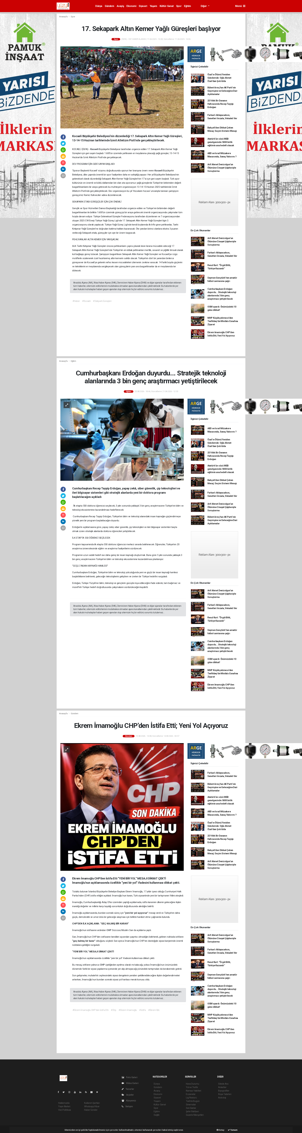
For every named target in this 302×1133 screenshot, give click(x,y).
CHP (109, 930)
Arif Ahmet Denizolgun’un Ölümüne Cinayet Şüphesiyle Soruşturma (221, 167)
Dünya (98, 6)
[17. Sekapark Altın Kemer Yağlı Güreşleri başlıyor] (122, 87)
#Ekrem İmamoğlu (128, 1010)
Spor (179, 6)
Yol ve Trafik (192, 1087)
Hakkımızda (64, 1103)
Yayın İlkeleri (64, 1106)
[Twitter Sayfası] (65, 1092)
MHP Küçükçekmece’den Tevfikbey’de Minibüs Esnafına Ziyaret (222, 321)
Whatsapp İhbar (91, 1106)
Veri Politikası (64, 1110)
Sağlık (156, 1115)
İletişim (129, 1106)
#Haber (76, 301)
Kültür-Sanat (167, 6)
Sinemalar (191, 1104)
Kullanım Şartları (92, 1103)
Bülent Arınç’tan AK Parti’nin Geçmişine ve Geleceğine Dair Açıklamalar (222, 90)
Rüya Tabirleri (224, 1094)
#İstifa (142, 1010)
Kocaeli (94, 149)
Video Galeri (132, 1083)
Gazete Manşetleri (195, 1115)
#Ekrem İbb (153, 1010)
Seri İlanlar (191, 1108)
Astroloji (222, 1097)
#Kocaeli (86, 301)
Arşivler (130, 1095)
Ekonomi (131, 6)
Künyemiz (131, 1100)
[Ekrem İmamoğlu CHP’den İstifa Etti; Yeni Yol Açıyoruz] (122, 807)
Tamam (234, 1130)
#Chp (113, 1010)
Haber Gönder (91, 1110)
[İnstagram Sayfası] (70, 1092)
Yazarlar (129, 1089)
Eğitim (187, 6)
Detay (221, 1130)
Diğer (204, 6)
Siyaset (143, 6)
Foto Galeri (131, 1077)
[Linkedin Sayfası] (81, 1092)
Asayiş (120, 6)
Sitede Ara (223, 1084)
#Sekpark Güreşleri (102, 301)
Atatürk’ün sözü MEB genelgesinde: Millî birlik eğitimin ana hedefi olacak (220, 142)
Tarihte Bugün (193, 1101)
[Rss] (87, 1092)
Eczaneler (191, 1094)
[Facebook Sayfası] (60, 1092)
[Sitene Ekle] (98, 1092)
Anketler (222, 1087)
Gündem (109, 6)
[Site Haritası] (92, 1092)
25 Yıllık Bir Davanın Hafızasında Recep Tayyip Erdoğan (220, 103)
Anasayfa (63, 16)
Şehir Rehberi (192, 1111)
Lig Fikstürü (191, 1097)
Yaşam (153, 6)
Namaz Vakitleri (193, 1090)
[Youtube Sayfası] (76, 1092)
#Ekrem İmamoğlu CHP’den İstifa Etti (91, 1010)
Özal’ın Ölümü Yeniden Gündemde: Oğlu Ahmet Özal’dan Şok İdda (219, 77)
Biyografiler (223, 1090)
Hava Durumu (192, 1084)
